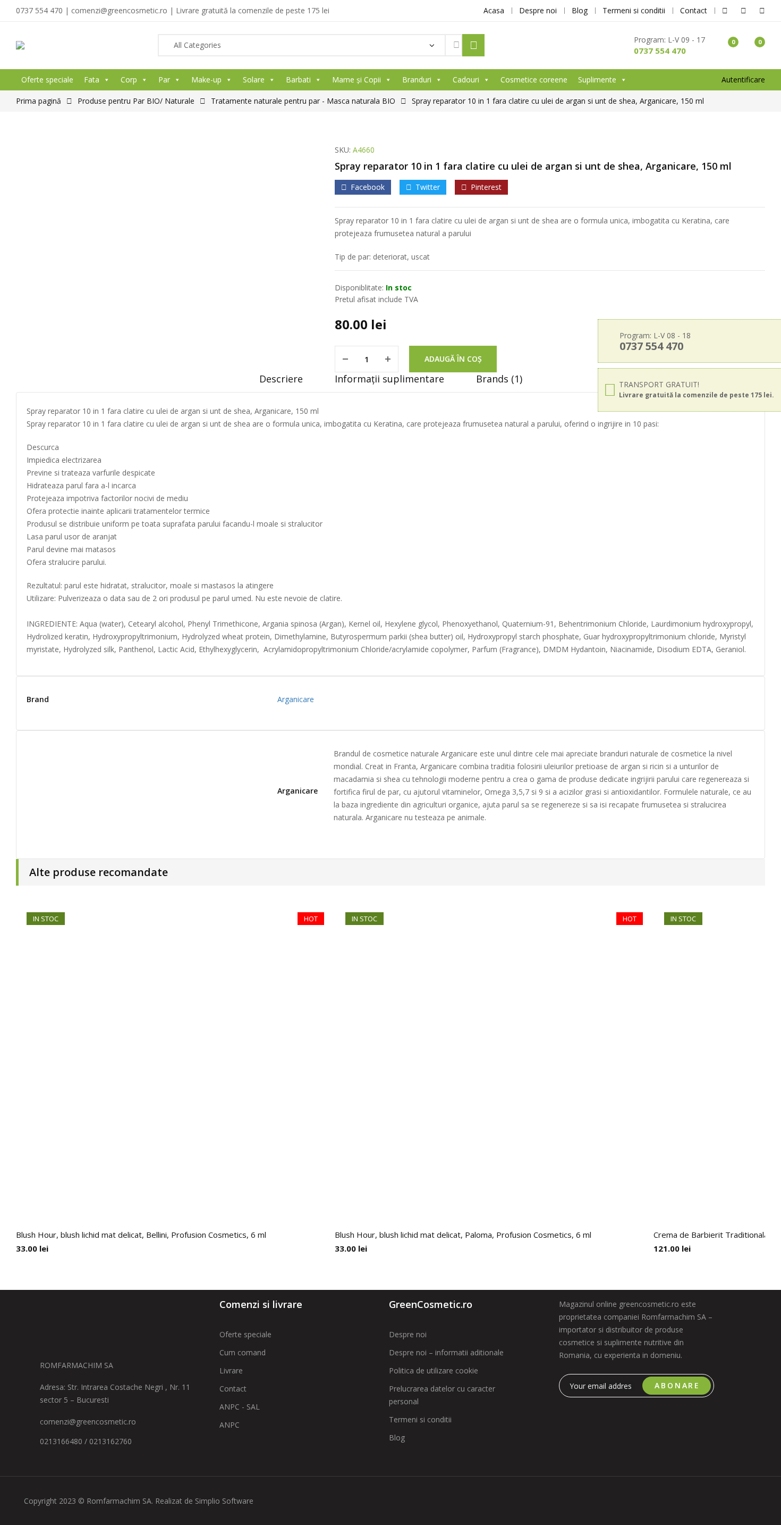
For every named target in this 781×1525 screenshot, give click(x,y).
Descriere (281, 378)
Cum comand (242, 1352)
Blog (397, 1437)
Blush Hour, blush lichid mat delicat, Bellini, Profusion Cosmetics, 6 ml (141, 1234)
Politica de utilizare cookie (433, 1370)
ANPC (229, 1425)
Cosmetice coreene (533, 79)
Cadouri (466, 79)
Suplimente (597, 79)
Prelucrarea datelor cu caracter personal (442, 1395)
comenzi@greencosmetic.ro (88, 1421)
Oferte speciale (47, 79)
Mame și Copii (356, 79)
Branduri (416, 79)
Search (473, 45)
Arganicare (295, 699)
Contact (233, 1389)
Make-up (206, 79)
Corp (129, 79)
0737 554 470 (660, 50)
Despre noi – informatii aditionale (446, 1352)
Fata (91, 79)
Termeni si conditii (420, 1419)
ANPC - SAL (239, 1407)
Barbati (298, 79)
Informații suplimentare (389, 378)
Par (164, 79)
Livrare (231, 1370)
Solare (254, 79)
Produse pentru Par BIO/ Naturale (136, 101)
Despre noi (408, 1334)
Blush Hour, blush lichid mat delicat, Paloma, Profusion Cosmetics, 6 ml (463, 1234)
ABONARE (677, 1385)
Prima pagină (38, 101)
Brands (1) (499, 378)
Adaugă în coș (453, 359)
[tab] (281, 382)
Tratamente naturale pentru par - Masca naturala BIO (303, 101)
